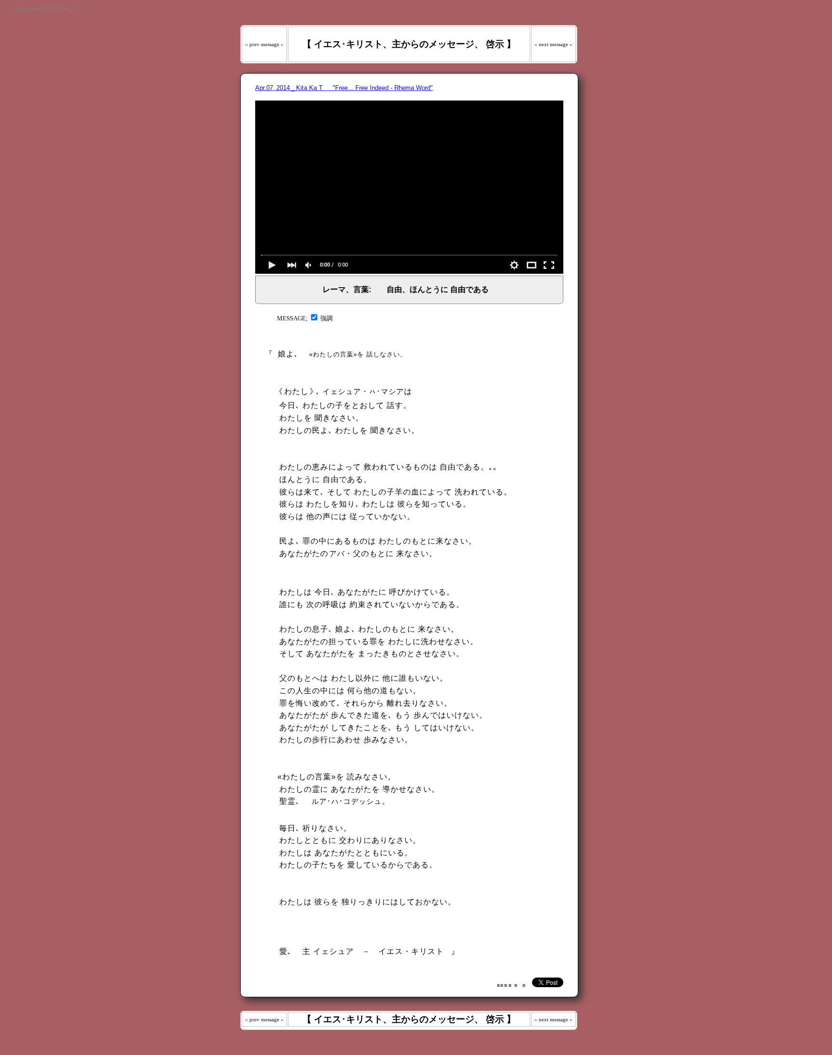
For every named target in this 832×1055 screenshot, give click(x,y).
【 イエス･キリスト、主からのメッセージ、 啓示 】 (409, 44)
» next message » (553, 44)
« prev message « (264, 44)
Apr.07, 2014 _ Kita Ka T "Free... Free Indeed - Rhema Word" (344, 87)
